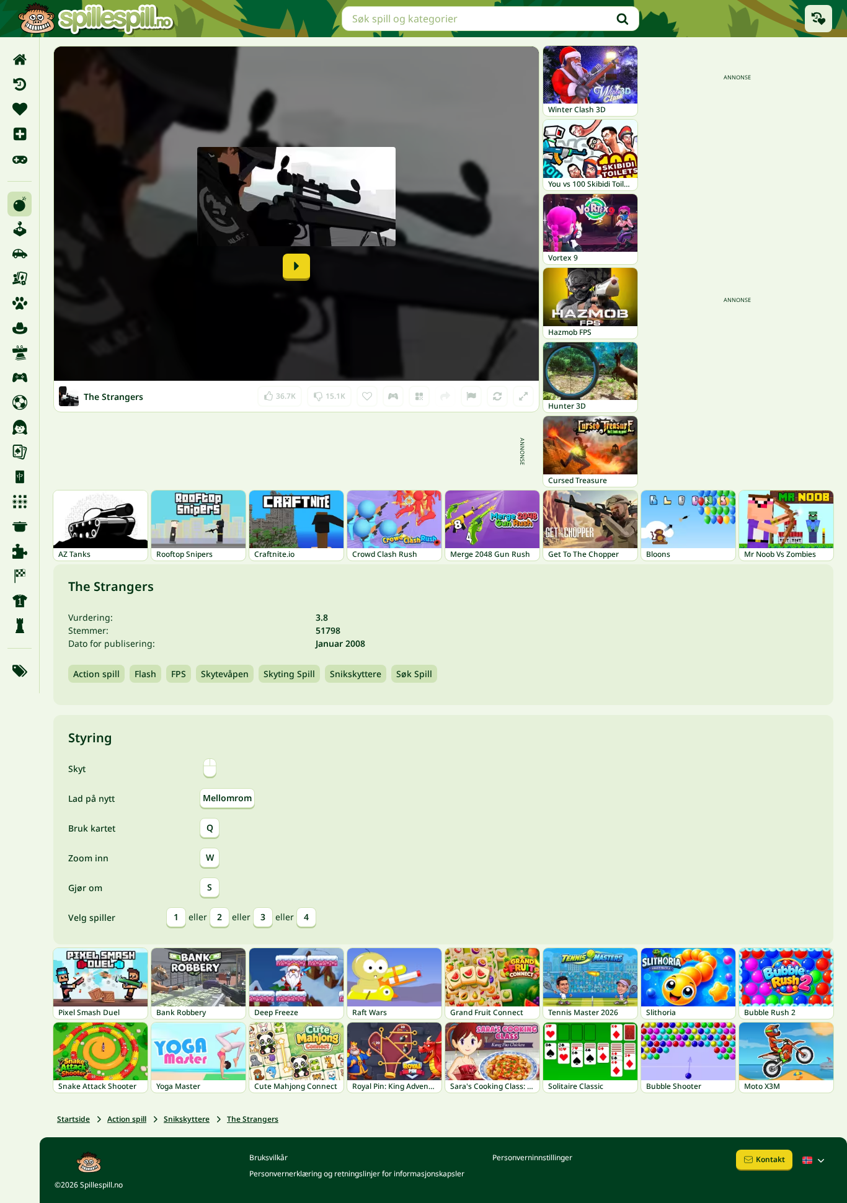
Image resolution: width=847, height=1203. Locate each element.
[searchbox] (490, 18)
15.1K (329, 393)
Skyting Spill (289, 674)
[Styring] (393, 396)
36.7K (279, 393)
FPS (178, 674)
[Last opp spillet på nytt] (497, 396)
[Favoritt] (19, 109)
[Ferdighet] (19, 352)
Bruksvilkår (268, 1157)
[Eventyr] (19, 328)
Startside (73, 1119)
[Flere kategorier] (19, 671)
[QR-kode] (419, 396)
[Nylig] (19, 84)
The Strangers (252, 1119)
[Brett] (19, 278)
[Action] (19, 204)
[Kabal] (19, 452)
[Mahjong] (19, 476)
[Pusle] (19, 551)
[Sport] (19, 600)
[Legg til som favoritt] (367, 396)
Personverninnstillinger (532, 1157)
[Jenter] (19, 427)
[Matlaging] (19, 526)
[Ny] (19, 134)
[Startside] (19, 59)
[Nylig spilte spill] (818, 18)
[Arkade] (19, 228)
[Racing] (19, 576)
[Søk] (622, 18)
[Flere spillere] (19, 377)
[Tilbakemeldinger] (471, 396)
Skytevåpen (225, 674)
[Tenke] (19, 625)
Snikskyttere (355, 674)
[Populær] (19, 158)
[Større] (523, 396)
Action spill (96, 674)
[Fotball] (19, 402)
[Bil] (19, 253)
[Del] (445, 396)
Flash (145, 674)
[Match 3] (19, 501)
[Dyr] (19, 303)
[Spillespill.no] (95, 18)
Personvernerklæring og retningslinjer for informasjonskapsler (356, 1173)
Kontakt (770, 1159)
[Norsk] (814, 1160)
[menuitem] (19, 59)
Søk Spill (414, 674)
